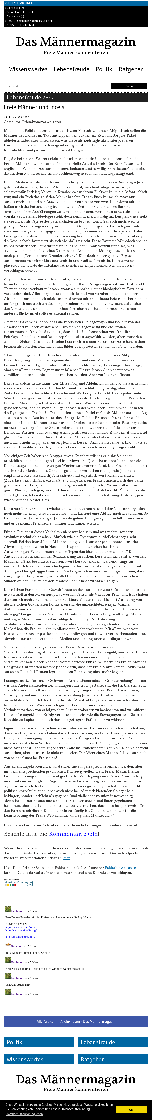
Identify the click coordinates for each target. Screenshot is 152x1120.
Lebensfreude (72, 69)
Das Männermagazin (76, 41)
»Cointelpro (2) (14, 7)
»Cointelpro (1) (14, 16)
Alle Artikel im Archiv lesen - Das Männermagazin (76, 1021)
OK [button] (131, 1109)
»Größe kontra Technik (19, 25)
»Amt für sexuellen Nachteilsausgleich (29, 20)
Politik (104, 69)
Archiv (48, 98)
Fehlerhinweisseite (120, 867)
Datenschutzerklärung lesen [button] (24, 1114)
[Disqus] (76, 951)
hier (66, 858)
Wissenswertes (28, 69)
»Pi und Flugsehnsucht (19, 12)
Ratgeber (131, 69)
